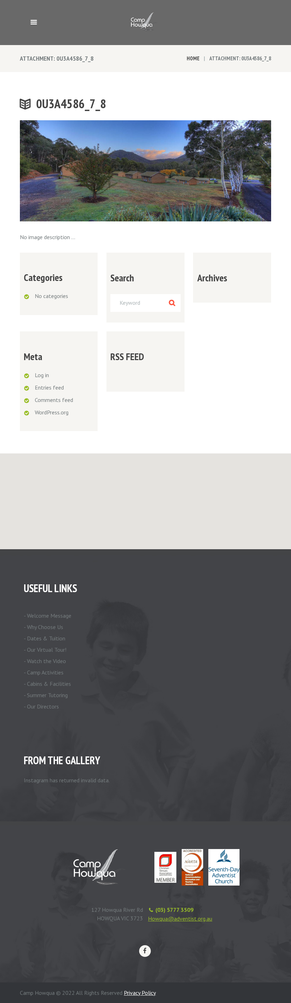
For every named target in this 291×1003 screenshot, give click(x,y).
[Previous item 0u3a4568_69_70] (83, 170)
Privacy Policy (140, 992)
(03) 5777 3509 (174, 909)
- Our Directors (41, 706)
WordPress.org (51, 412)
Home (193, 58)
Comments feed (54, 399)
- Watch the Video (45, 661)
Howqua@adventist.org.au (180, 918)
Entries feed (49, 387)
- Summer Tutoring (46, 695)
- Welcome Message (47, 615)
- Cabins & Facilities (47, 683)
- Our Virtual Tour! (45, 649)
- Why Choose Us (43, 626)
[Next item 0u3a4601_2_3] (208, 170)
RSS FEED (127, 356)
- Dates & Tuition (44, 638)
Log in (42, 375)
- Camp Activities (44, 672)
